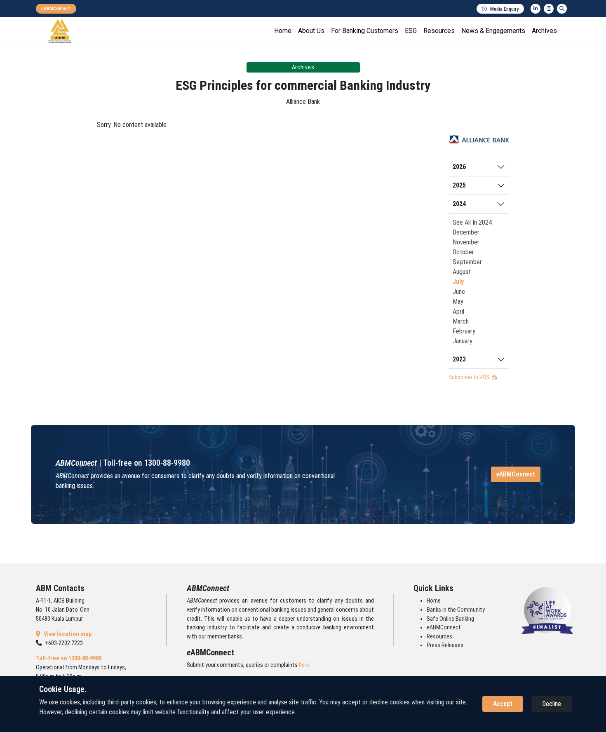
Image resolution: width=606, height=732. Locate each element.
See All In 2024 (472, 222)
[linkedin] (535, 9)
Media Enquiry (504, 9)
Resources (439, 31)
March (461, 321)
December (466, 232)
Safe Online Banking (450, 618)
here (304, 665)
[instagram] (549, 9)
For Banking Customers (364, 31)
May (458, 301)
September (467, 262)
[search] (562, 9)
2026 (459, 167)
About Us (311, 31)
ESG (411, 31)
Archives (544, 31)
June (459, 292)
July (458, 282)
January (462, 341)
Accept (502, 704)
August (462, 272)
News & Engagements (493, 31)
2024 (459, 204)
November (466, 242)
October (463, 252)
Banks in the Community (456, 609)
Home (282, 31)
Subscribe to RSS (470, 377)
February (464, 331)
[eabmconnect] (56, 9)
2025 (459, 185)
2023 (459, 359)
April (458, 311)
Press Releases (445, 645)
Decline (551, 704)
